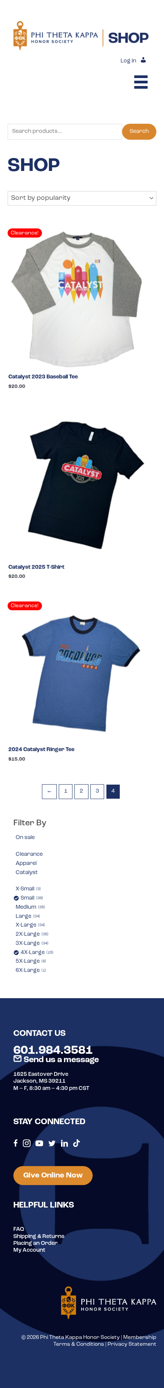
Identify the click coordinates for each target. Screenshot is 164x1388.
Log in (128, 61)
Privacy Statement (132, 1344)
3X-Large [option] (31, 943)
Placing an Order (35, 1243)
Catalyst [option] (27, 873)
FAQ (18, 1229)
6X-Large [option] (30, 970)
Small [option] (31, 898)
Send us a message (60, 1060)
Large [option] (27, 916)
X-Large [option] (30, 925)
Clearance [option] (29, 854)
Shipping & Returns (38, 1237)
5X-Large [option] (30, 961)
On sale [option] (25, 838)
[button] (82, 198)
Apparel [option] (26, 863)
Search (139, 131)
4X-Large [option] (36, 953)
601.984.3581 (53, 1051)
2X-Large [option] (31, 934)
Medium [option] (30, 907)
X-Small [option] (28, 889)
